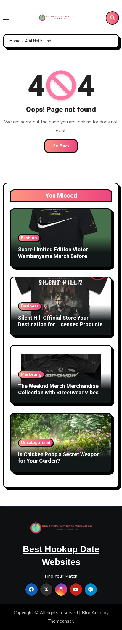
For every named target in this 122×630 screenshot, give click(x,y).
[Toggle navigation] (6, 18)
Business (29, 306)
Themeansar (60, 621)
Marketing (31, 374)
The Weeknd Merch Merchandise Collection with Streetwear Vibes (58, 389)
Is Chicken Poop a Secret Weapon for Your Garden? (59, 457)
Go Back (61, 146)
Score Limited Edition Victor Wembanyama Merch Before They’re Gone (53, 256)
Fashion (29, 238)
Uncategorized (35, 442)
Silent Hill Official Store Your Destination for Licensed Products (60, 321)
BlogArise (92, 613)
